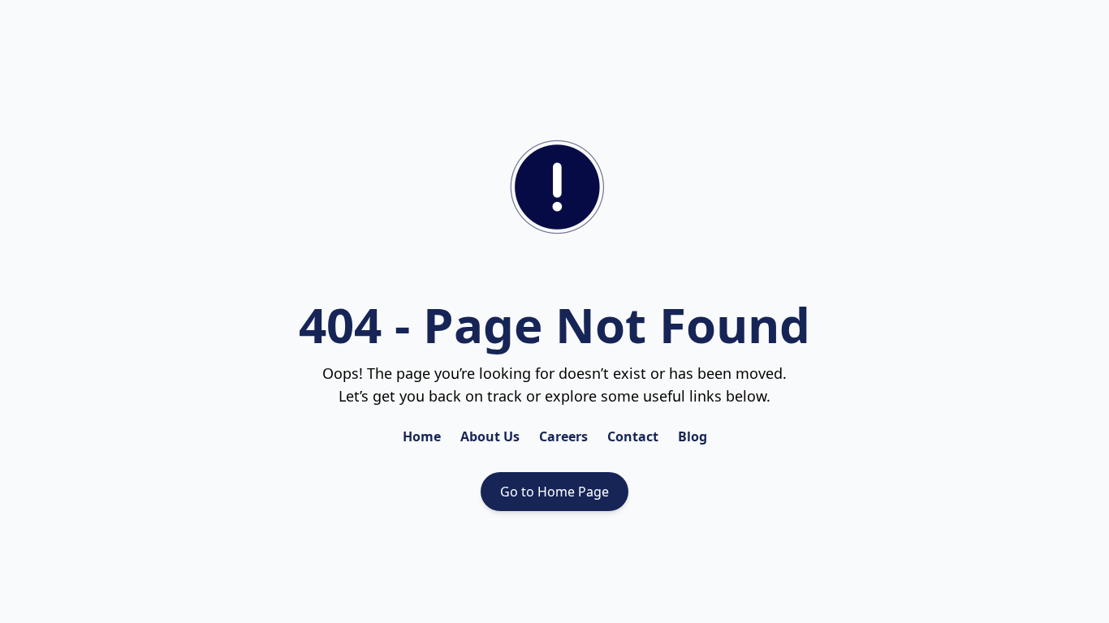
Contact (632, 436)
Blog (692, 436)
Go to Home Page (554, 492)
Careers (563, 436)
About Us (490, 436)
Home (422, 436)
